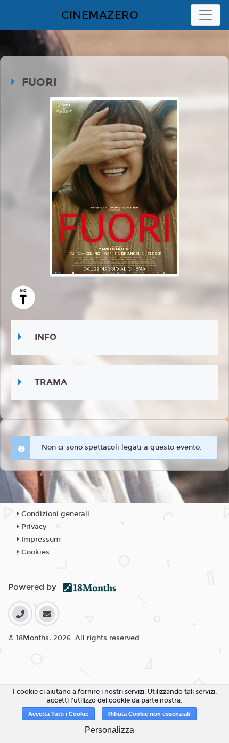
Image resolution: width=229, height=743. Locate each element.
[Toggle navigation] (205, 15)
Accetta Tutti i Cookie (58, 714)
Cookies (34, 552)
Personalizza (109, 729)
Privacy (32, 526)
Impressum (40, 539)
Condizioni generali (54, 514)
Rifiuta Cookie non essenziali (149, 714)
